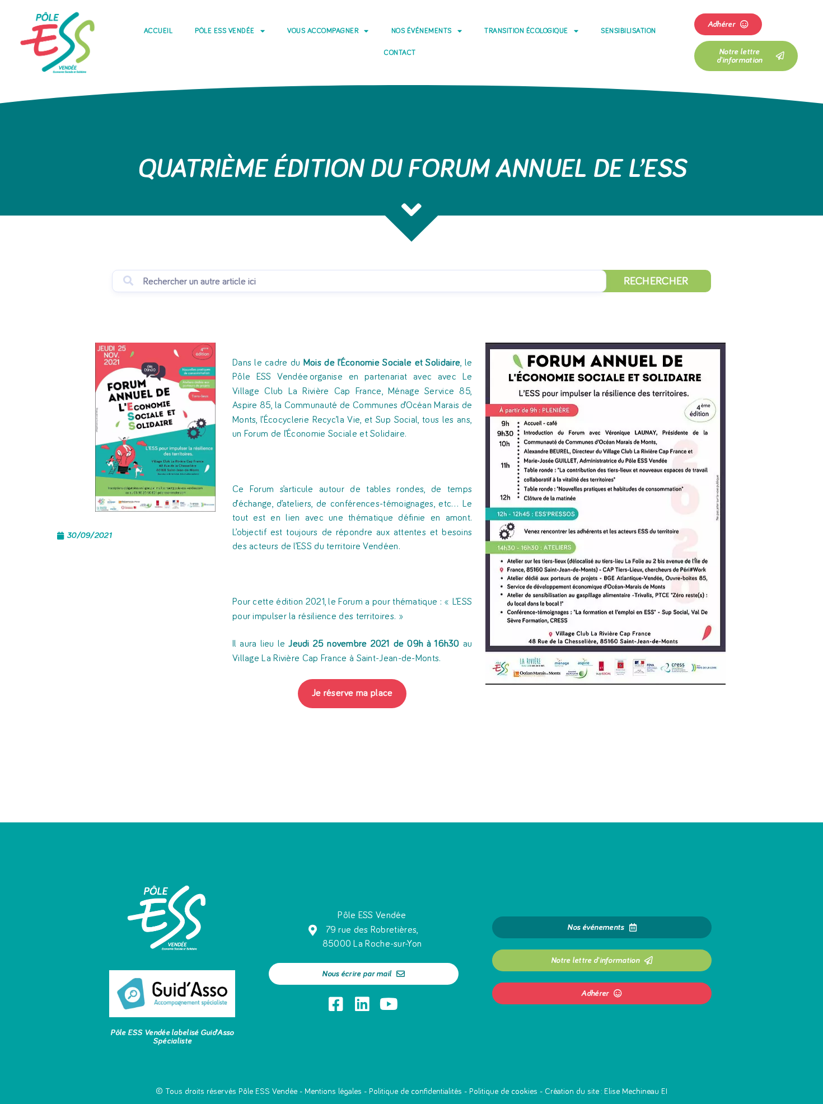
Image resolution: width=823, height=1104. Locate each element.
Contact (400, 53)
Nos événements (421, 31)
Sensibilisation (628, 31)
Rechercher (656, 281)
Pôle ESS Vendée (225, 31)
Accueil (158, 31)
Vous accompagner (322, 31)
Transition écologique (526, 31)
